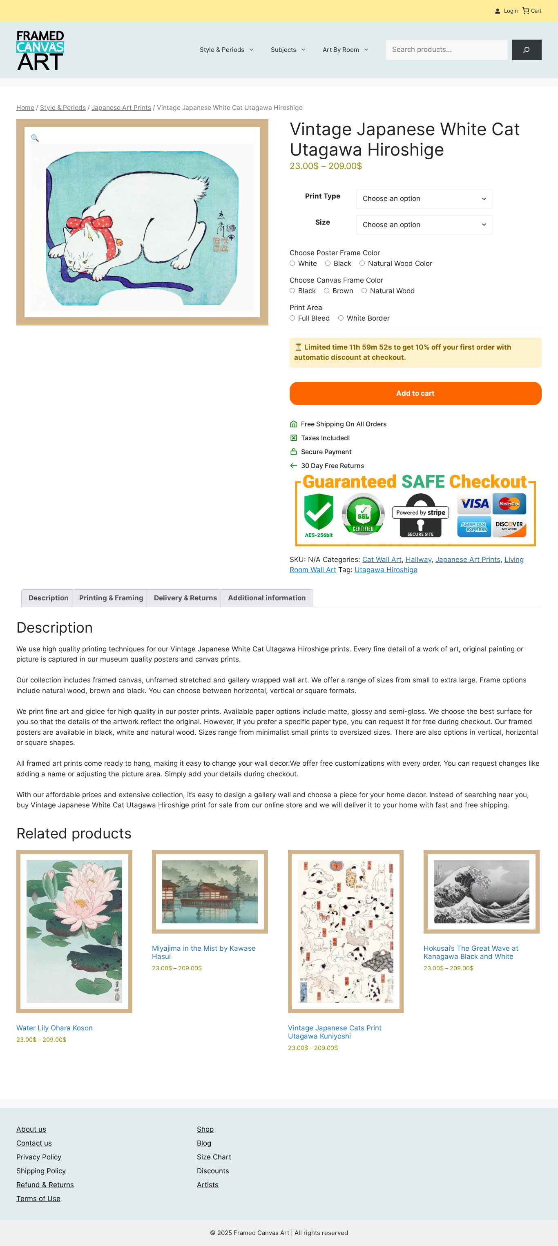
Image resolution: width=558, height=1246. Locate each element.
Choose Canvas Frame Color (336, 280)
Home (25, 107)
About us (31, 1129)
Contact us (34, 1143)
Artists (208, 1185)
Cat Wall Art (382, 559)
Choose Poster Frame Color (335, 253)
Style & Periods (222, 49)
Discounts (213, 1171)
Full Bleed (313, 318)
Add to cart (415, 393)
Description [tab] (49, 598)
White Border (367, 318)
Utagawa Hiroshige (386, 570)
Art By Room (341, 49)
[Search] (527, 50)
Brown (341, 291)
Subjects (283, 49)
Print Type (322, 196)
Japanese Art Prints (121, 107)
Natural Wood (391, 291)
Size (322, 222)
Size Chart (214, 1157)
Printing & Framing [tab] (111, 598)
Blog (204, 1143)
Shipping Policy (41, 1171)
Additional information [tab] (267, 598)
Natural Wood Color (399, 263)
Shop (205, 1129)
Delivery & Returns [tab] (185, 598)
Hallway (418, 559)
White (306, 263)
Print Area (306, 307)
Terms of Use (38, 1199)
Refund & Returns (45, 1185)
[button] (35, 138)
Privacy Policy (38, 1157)
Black (341, 263)
